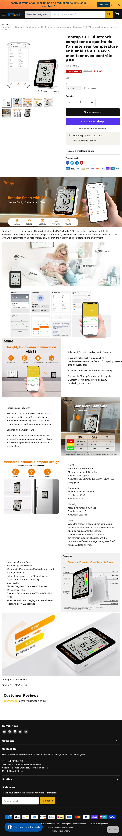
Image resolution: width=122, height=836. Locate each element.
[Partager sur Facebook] (67, 163)
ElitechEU (74, 65)
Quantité (69, 96)
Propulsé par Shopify (61, 831)
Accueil (5, 24)
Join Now (103, 4)
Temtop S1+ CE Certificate (15, 685)
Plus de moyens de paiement (92, 128)
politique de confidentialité (48, 824)
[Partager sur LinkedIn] (77, 163)
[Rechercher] (109, 14)
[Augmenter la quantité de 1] (92, 102)
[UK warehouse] (74, 91)
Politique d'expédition (99, 824)
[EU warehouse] (91, 91)
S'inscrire (48, 800)
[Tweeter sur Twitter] (72, 163)
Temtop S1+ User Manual (14, 679)
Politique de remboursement (74, 824)
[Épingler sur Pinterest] (81, 163)
